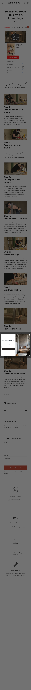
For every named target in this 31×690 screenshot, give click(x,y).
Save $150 (8, 349)
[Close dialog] (29, 335)
